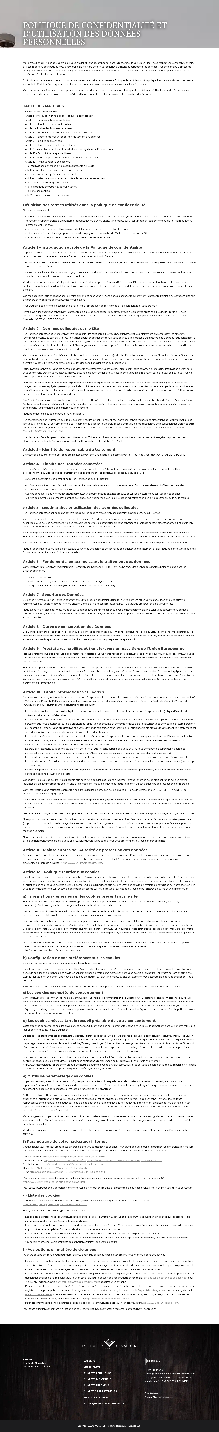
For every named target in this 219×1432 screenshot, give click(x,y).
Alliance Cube (135, 1426)
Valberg (89, 1360)
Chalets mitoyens (96, 1385)
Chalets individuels (97, 1379)
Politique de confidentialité (104, 1403)
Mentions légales (96, 1397)
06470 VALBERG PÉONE (36, 1366)
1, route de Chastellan (34, 1363)
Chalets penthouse (97, 1373)
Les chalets (92, 1367)
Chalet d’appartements (100, 1391)
